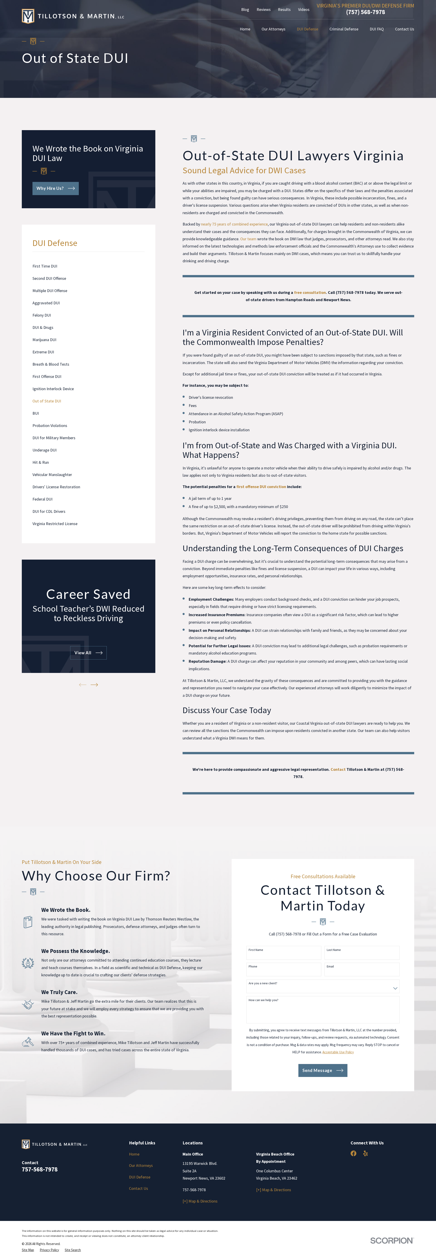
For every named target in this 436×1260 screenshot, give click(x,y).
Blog (245, 9)
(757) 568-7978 (365, 12)
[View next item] (94, 684)
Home (134, 1154)
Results (284, 9)
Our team (248, 238)
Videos (304, 9)
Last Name (334, 950)
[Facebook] (353, 1153)
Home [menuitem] (245, 29)
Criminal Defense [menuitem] (343, 29)
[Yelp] (365, 1153)
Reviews (264, 9)
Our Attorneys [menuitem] (273, 29)
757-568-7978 (40, 1169)
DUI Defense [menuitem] (307, 29)
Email (330, 966)
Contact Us (138, 1188)
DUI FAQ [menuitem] (377, 29)
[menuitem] (88, 266)
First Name (256, 950)
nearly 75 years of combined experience (234, 224)
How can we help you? (263, 1000)
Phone (253, 966)
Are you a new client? (263, 983)
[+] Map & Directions (200, 1201)
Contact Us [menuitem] (404, 29)
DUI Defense (139, 1177)
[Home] (73, 16)
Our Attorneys (141, 1165)
